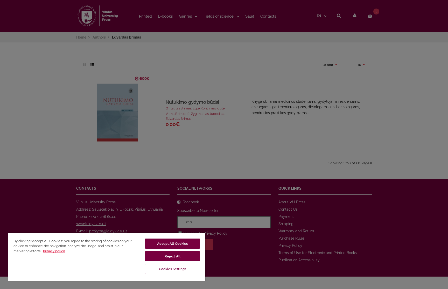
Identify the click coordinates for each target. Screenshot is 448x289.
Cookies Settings (172, 269)
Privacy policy (54, 251)
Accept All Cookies (172, 244)
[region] (106, 257)
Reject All (172, 256)
